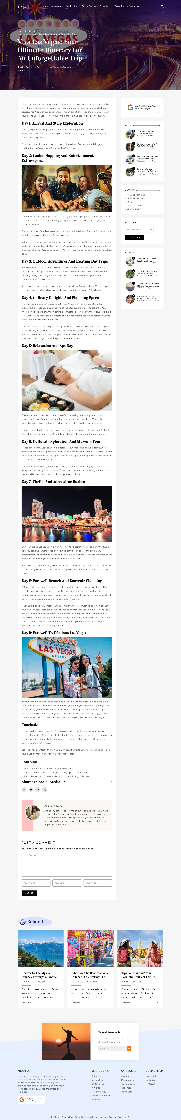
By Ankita (140, 288)
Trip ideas (126, 1088)
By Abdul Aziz (142, 300)
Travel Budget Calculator (127, 6)
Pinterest (150, 1084)
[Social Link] (24, 789)
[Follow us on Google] (142, 107)
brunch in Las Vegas (50, 591)
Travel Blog (105, 6)
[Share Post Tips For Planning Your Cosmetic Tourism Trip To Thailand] (158, 1002)
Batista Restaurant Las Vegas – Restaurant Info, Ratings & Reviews (57, 776)
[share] (44, 789)
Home (44, 6)
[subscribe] (129, 1048)
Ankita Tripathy (26, 67)
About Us (96, 1076)
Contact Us (97, 1080)
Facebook (151, 1076)
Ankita (127, 982)
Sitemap (96, 1100)
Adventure (56, 6)
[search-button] (162, 6)
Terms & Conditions (102, 1096)
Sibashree (78, 982)
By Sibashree (142, 135)
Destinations (72, 6)
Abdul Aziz (29, 982)
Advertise (96, 1088)
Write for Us (98, 1084)
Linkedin (150, 1080)
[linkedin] (37, 789)
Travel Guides (89, 6)
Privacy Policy (99, 1092)
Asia (129, 202)
